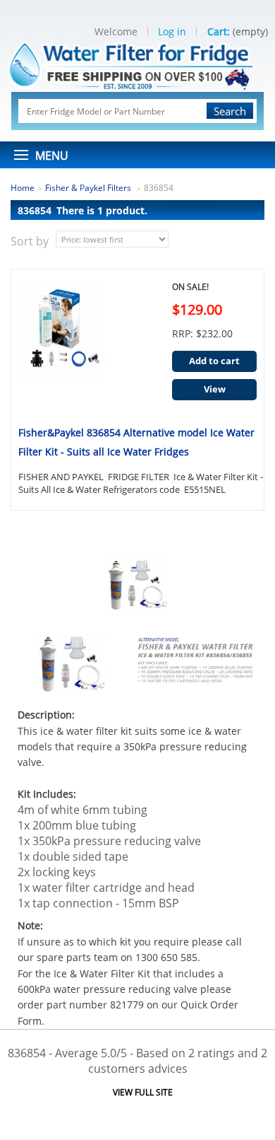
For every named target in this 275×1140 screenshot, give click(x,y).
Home (23, 188)
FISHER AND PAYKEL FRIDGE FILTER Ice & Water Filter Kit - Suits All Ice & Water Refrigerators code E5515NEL (140, 483)
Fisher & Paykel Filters (89, 188)
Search (230, 111)
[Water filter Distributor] (138, 63)
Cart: (218, 31)
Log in (172, 31)
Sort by (30, 241)
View (215, 389)
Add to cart (214, 360)
